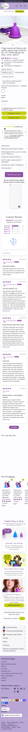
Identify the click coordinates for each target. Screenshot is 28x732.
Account (4, 661)
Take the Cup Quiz (14, 605)
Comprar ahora (14, 118)
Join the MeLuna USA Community (12, 673)
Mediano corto (7, 72)
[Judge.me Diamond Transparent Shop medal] (13, 241)
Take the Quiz (19, 11)
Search (3, 680)
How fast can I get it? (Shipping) (12, 165)
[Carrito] (21, 6)
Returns (3, 666)
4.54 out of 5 (18, 220)
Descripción (5, 146)
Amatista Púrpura (2, 91)
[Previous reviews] (3, 132)
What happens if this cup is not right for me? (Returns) (13, 153)
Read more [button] (6, 311)
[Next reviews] (25, 132)
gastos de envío (9, 108)
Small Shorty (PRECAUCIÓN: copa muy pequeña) (12, 82)
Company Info (5, 671)
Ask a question (6, 168)
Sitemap (3, 678)
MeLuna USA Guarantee (8, 664)
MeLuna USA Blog (7, 676)
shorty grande (19, 72)
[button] (5, 58)
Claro (6, 91)
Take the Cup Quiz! (14, 174)
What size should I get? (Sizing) (12, 149)
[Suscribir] (22, 618)
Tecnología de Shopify (6, 728)
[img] (7, 259)
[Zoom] (25, 41)
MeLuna (11, 476)
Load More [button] (14, 427)
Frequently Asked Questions (11, 157)
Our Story (4, 668)
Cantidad (4, 101)
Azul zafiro (11, 91)
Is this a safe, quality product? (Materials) (11, 161)
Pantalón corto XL (8, 77)
